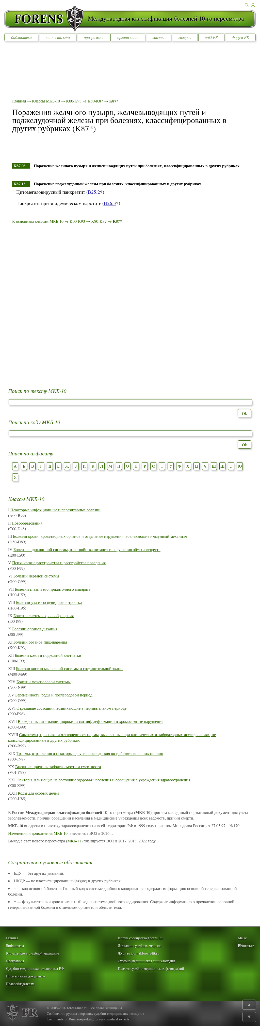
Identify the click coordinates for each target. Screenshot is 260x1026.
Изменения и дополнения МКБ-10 (38, 833)
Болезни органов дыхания (34, 628)
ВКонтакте (246, 946)
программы (93, 37)
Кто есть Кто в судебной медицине (32, 953)
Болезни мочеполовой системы (44, 681)
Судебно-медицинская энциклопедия (146, 961)
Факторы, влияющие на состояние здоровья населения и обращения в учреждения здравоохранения (103, 779)
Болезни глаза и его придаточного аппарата (52, 589)
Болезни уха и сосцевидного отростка (49, 602)
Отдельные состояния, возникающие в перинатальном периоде (71, 708)
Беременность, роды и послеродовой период (53, 694)
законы (159, 37)
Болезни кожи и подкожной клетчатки (48, 655)
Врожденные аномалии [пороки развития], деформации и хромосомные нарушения (90, 721)
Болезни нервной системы (36, 575)
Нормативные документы (25, 976)
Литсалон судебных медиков (139, 946)
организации (128, 37)
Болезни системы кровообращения (43, 615)
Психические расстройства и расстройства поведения (59, 562)
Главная (19, 100)
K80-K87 (95, 100)
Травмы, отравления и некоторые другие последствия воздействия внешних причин (90, 753)
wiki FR (211, 37)
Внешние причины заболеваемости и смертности (58, 766)
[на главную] (46, 18)
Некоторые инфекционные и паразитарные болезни (55, 509)
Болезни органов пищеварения (40, 642)
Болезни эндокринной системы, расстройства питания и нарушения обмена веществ (86, 549)
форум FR (240, 37)
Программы (15, 961)
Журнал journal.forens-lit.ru (138, 953)
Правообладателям (20, 984)
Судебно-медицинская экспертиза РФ (35, 969)
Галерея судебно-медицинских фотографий (151, 969)
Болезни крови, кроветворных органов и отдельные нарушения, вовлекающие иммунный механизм (100, 536)
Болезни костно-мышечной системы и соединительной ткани (69, 668)
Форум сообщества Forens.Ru (140, 938)
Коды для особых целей (38, 793)
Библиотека (15, 946)
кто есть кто (58, 37)
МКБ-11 (74, 840)
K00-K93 (74, 100)
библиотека (21, 37)
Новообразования (27, 523)
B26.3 (110, 203)
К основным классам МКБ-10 (37, 221)
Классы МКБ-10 (46, 100)
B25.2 (94, 192)
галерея (184, 37)
